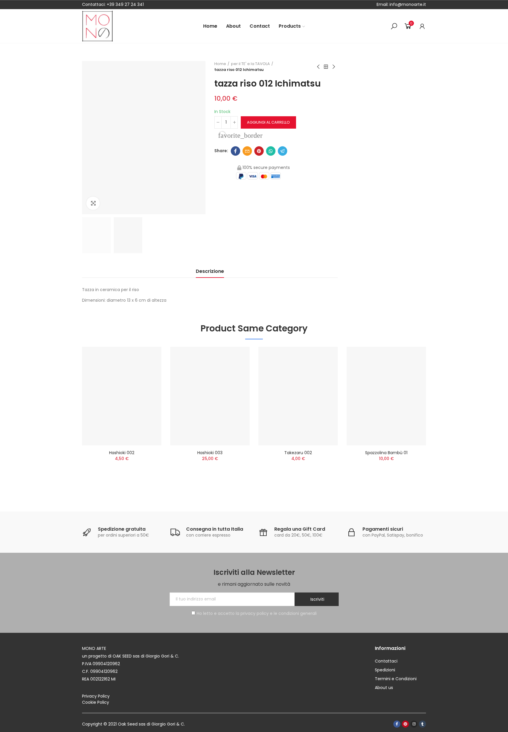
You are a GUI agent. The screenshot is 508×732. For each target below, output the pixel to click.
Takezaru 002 (298, 453)
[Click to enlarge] (93, 203)
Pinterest (259, 151)
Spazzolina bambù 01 (386, 453)
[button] (66, 418)
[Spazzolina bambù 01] (386, 396)
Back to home (326, 67)
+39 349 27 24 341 (125, 4)
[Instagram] (413, 724)
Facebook (235, 151)
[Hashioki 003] (210, 396)
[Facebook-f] (396, 724)
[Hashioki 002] (121, 396)
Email (247, 151)
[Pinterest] (405, 724)
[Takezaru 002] (298, 396)
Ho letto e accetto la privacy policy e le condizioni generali (257, 613)
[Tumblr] (422, 724)
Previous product (318, 67)
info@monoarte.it (407, 4)
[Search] (394, 26)
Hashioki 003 (210, 453)
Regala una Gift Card (299, 529)
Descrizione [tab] (210, 271)
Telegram (282, 151)
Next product (333, 67)
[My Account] (422, 26)
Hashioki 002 (121, 453)
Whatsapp (270, 151)
